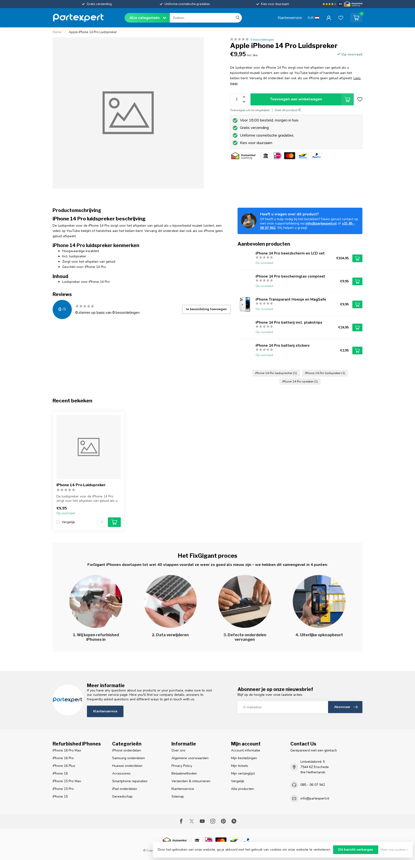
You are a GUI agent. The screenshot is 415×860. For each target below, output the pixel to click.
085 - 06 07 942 (312, 784)
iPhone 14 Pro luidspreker (325, 373)
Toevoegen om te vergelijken (250, 110)
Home (57, 32)
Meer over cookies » (394, 850)
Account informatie (245, 750)
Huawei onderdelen (127, 765)
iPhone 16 (60, 773)
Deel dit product (286, 110)
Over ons (178, 750)
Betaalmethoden (184, 773)
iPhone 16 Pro (63, 758)
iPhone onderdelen (126, 750)
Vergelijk (68, 522)
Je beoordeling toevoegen (206, 309)
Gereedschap (122, 796)
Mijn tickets (239, 765)
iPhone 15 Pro (63, 789)
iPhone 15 (60, 796)
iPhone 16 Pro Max (67, 750)
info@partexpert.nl (321, 223)
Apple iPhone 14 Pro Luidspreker (93, 32)
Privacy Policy (181, 765)
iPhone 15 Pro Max (67, 781)
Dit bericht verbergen (355, 849)
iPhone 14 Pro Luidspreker (81, 485)
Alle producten (242, 789)
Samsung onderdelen (128, 758)
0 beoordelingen (262, 39)
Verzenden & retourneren (190, 781)
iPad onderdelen (124, 789)
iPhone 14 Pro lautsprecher (276, 373)
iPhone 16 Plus (64, 765)
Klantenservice (290, 17)
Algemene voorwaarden (189, 758)
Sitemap (177, 796)
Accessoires (121, 773)
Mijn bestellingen (244, 758)
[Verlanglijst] (340, 18)
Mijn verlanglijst (243, 773)
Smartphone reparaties (129, 781)
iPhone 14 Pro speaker (300, 381)
